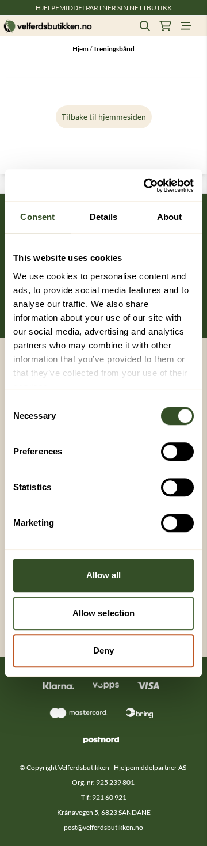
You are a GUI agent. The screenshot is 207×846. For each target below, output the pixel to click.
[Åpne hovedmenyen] (185, 26)
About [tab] (169, 217)
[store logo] (47, 26)
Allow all (103, 575)
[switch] (177, 451)
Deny (103, 650)
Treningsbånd (114, 48)
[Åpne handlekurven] (165, 26)
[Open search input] (145, 26)
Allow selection (103, 613)
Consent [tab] (37, 217)
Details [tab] (104, 217)
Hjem (81, 48)
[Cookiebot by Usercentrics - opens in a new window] (146, 185)
